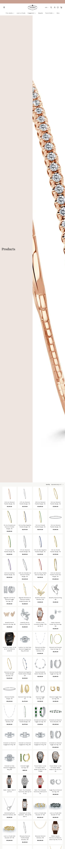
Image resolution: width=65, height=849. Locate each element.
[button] (55, 484)
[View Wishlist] (58, 7)
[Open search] (51, 7)
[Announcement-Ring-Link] (4, 2)
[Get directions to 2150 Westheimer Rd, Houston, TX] (4, 7)
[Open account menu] (55, 7)
